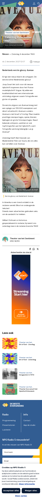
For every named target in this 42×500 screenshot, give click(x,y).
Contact (26, 420)
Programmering (9, 420)
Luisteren (6, 430)
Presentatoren (8, 425)
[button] (3, 3)
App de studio (29, 425)
